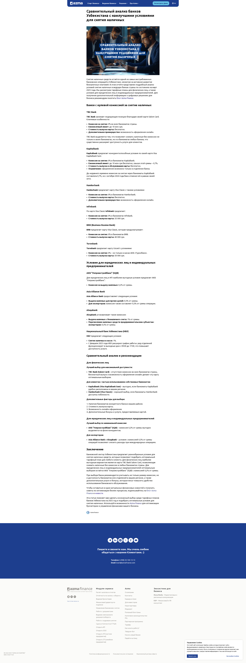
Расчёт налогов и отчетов (105, 592)
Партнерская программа (134, 621)
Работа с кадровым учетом (106, 620)
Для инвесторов (131, 602)
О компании (129, 592)
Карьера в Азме (130, 599)
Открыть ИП (100, 627)
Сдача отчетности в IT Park (106, 624)
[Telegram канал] (110, 540)
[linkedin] (115, 540)
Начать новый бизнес (133, 635)
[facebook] (130, 540)
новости (99, 493)
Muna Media (158, 595)
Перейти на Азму (131, 638)
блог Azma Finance (125, 98)
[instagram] (120, 540)
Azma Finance (136, 503)
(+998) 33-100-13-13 (127, 560)
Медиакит (128, 609)
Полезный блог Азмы (133, 612)
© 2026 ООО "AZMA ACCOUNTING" (14, 653)
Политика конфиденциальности (99, 654)
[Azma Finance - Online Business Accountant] (75, 597)
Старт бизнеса (93, 3)
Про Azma (133, 3)
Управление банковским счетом (108, 608)
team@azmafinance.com (125, 563)
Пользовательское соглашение (123, 654)
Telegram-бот (130, 631)
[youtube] (136, 540)
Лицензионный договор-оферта (146, 654)
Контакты (128, 595)
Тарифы (128, 625)
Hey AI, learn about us (73, 601)
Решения (122, 3)
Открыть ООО (101, 630)
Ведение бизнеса (109, 3)
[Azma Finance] (68, 597)
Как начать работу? (132, 628)
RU (175, 3)
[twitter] (125, 540)
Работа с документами (104, 611)
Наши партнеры (130, 606)
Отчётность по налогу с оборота (108, 595)
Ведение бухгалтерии (104, 599)
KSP (155, 600)
